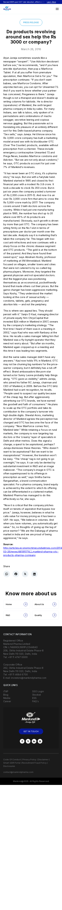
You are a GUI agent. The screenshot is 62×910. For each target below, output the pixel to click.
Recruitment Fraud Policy (34, 763)
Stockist (36, 694)
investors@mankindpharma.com (28, 677)
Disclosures (9, 766)
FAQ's (35, 701)
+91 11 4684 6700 (18, 674)
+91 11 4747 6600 (18, 657)
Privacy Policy (29, 759)
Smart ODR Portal (11, 763)
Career (7, 701)
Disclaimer (43, 759)
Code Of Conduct (12, 759)
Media (6, 698)
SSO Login (38, 691)
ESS (34, 698)
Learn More (51, 2)
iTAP (5, 691)
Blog (5, 694)
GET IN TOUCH (31, 731)
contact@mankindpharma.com (18, 772)
